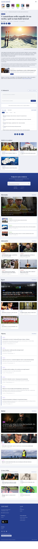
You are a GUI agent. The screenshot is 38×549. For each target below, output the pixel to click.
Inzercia (2, 517)
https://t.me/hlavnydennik (27, 78)
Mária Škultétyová (11, 343)
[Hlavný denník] (5, 1)
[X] (4, 23)
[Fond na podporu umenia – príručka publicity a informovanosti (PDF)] (5, 522)
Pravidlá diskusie (22, 520)
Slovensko (5, 11)
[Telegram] (6, 23)
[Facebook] (2, 23)
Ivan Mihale (10, 214)
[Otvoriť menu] (36, 2)
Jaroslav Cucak (11, 430)
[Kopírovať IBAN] (29, 183)
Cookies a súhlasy (22, 518)
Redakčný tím (22, 509)
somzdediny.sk (15, 471)
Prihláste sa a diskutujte (32, 90)
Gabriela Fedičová (9, 257)
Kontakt (2, 528)
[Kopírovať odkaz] (9, 23)
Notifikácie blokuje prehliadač (6, 535)
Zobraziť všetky (33, 471)
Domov (2, 11)
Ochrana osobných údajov (24, 517)
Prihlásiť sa (33, 100)
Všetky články (34, 194)
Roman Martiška (10, 353)
